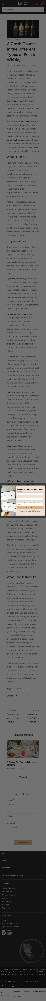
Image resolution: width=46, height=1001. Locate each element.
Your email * (19, 496)
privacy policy (23, 511)
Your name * (19, 491)
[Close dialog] (43, 486)
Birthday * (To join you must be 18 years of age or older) (28, 502)
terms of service (31, 511)
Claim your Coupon (30, 507)
